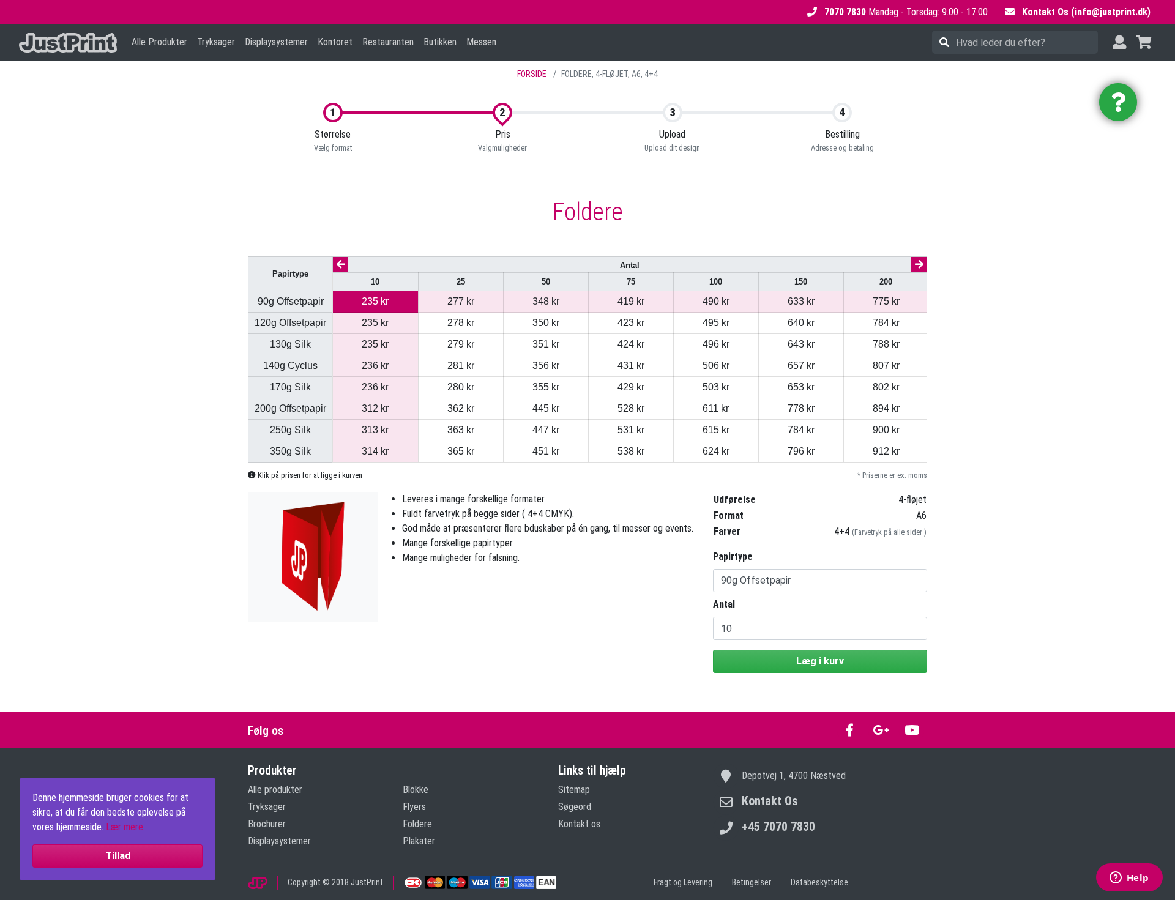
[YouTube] (911, 730)
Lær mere (124, 827)
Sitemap (574, 789)
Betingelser (751, 882)
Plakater (419, 841)
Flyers (414, 807)
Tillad (117, 855)
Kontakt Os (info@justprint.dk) (1086, 12)
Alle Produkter (159, 42)
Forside (531, 74)
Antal (724, 604)
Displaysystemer (276, 42)
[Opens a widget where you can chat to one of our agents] (1129, 878)
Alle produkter (275, 789)
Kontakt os (579, 824)
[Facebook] (849, 730)
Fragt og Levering (683, 882)
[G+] (881, 730)
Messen (481, 42)
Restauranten (388, 42)
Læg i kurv (820, 661)
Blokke (415, 789)
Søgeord (574, 807)
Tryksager (216, 42)
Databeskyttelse (819, 882)
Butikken (440, 42)
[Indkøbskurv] (1143, 42)
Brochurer (267, 824)
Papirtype (733, 556)
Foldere (417, 824)
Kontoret (335, 42)
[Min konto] (1119, 42)
